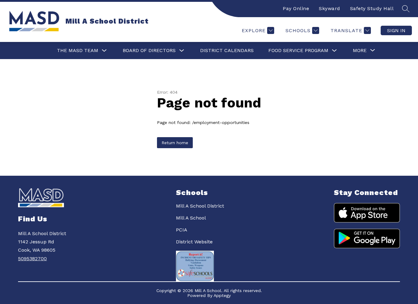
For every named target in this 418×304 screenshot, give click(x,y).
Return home (175, 142)
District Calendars (227, 50)
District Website (194, 242)
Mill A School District (200, 206)
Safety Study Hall (372, 8)
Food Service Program (298, 50)
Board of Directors (149, 50)
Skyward (329, 8)
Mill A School (191, 218)
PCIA (181, 230)
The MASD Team (77, 50)
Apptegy (222, 295)
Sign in (396, 30)
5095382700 (32, 258)
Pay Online (296, 8)
